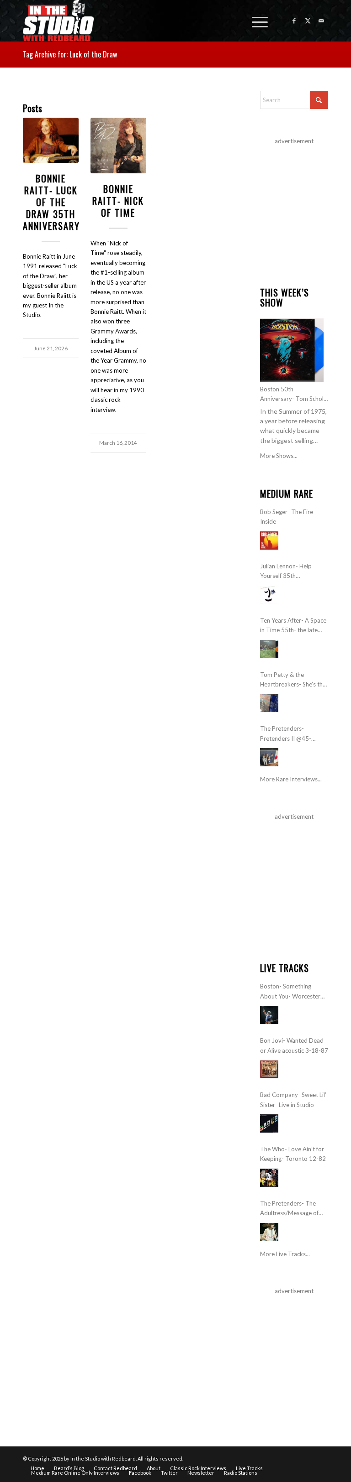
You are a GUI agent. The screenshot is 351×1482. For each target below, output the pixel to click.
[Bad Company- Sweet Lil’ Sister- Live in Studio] (269, 1123)
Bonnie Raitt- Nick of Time (118, 200)
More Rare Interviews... (291, 779)
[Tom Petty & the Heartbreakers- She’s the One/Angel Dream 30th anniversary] (269, 703)
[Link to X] (307, 20)
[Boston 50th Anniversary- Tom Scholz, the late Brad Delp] (292, 350)
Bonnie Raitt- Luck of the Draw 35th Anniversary (51, 202)
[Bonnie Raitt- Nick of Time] (118, 145)
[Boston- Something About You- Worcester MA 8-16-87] (269, 1015)
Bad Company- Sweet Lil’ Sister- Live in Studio (293, 1099)
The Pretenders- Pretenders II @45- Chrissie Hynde (285, 734)
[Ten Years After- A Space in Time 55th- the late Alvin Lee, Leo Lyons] (269, 649)
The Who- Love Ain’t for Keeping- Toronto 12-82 (293, 1153)
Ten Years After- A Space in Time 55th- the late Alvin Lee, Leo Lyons (293, 626)
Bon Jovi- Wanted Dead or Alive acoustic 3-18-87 (294, 1045)
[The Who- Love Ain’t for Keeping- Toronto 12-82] (269, 1178)
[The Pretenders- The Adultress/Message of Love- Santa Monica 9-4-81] (269, 1232)
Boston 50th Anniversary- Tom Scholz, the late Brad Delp (294, 394)
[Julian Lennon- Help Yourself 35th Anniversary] (269, 595)
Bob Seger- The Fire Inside (286, 516)
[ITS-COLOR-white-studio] (58, 20)
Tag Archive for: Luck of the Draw (70, 54)
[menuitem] (255, 20)
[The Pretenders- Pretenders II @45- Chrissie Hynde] (269, 757)
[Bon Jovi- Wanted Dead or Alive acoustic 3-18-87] (269, 1069)
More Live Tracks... (285, 1254)
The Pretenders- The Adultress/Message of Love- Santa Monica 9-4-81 (293, 1209)
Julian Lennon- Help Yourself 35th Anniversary (286, 571)
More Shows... (279, 455)
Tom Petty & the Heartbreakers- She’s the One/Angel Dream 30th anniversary (293, 680)
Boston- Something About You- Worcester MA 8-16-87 (290, 992)
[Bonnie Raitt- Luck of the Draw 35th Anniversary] (51, 140)
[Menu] (255, 20)
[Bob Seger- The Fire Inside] (269, 540)
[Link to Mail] (321, 20)
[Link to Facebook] (294, 20)
